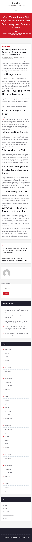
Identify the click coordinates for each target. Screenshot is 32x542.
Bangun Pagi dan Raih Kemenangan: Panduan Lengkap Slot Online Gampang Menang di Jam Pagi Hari (16, 310)
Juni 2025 (7, 396)
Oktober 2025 (8, 382)
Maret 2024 (7, 451)
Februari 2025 (8, 411)
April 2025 (7, 404)
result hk (5, 508)
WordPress (15, 537)
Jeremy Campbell (8, 57)
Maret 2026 (7, 364)
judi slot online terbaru (7, 58)
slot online (5, 518)
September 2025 (8, 385)
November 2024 (8, 422)
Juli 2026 (7, 353)
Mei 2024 (7, 443)
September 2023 (8, 472)
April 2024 (7, 447)
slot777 (3, 119)
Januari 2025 (7, 414)
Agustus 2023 (8, 476)
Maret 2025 (7, 407)
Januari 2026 (7, 371)
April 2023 (7, 491)
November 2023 (8, 465)
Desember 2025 (8, 375)
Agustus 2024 (8, 433)
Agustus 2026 (8, 349)
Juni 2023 (7, 483)
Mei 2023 (7, 487)
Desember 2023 (8, 462)
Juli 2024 (7, 436)
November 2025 (8, 378)
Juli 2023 (7, 480)
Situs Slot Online (18, 57)
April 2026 (7, 360)
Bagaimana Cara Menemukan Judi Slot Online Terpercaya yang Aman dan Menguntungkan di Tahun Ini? (15, 328)
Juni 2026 (7, 356)
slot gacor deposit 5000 (8, 515)
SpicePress (25, 537)
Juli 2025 (7, 393)
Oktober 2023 (8, 469)
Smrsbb (16, 2)
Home (16, 31)
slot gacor (5, 505)
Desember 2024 (8, 418)
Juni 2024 (7, 440)
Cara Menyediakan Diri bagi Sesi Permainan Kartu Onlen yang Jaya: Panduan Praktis (17, 33)
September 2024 (8, 429)
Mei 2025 (7, 400)
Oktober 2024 (8, 425)
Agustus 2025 (8, 389)
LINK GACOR (6, 512)
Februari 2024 (8, 454)
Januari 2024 (7, 458)
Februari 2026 (8, 367)
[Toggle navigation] (16, 9)
